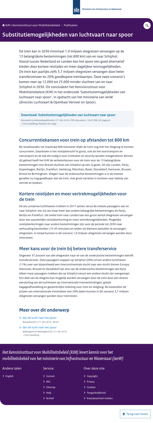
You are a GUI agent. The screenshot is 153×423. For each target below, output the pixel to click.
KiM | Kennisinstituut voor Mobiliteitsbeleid (32, 25)
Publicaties (70, 25)
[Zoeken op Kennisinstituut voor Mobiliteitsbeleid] (147, 25)
